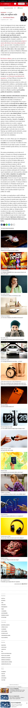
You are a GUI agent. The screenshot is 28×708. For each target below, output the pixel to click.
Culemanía (3, 629)
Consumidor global (5, 635)
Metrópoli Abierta (5, 625)
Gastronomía (4, 613)
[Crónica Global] (9, 4)
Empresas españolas (5, 659)
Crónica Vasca (4, 627)
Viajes (2, 609)
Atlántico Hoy (4, 633)
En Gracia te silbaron (6, 58)
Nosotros (3, 645)
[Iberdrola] (20, 8)
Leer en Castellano (4, 5)
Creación (3, 604)
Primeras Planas (5, 615)
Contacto (3, 649)
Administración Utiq (6, 664)
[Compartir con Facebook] (2, 225)
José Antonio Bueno (8, 17)
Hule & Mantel (4, 637)
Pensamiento (3, 12)
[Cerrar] (26, 703)
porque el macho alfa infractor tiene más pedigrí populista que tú (13, 43)
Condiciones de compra (6, 661)
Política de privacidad (6, 653)
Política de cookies (5, 655)
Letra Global (4, 631)
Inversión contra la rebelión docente (11, 1)
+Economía (3, 611)
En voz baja (3, 617)
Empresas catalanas (5, 657)
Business (3, 600)
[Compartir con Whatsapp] (7, 225)
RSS (2, 651)
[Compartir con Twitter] (4, 225)
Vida (2, 602)
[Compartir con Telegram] (9, 225)
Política (3, 598)
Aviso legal (3, 647)
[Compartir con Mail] (12, 225)
